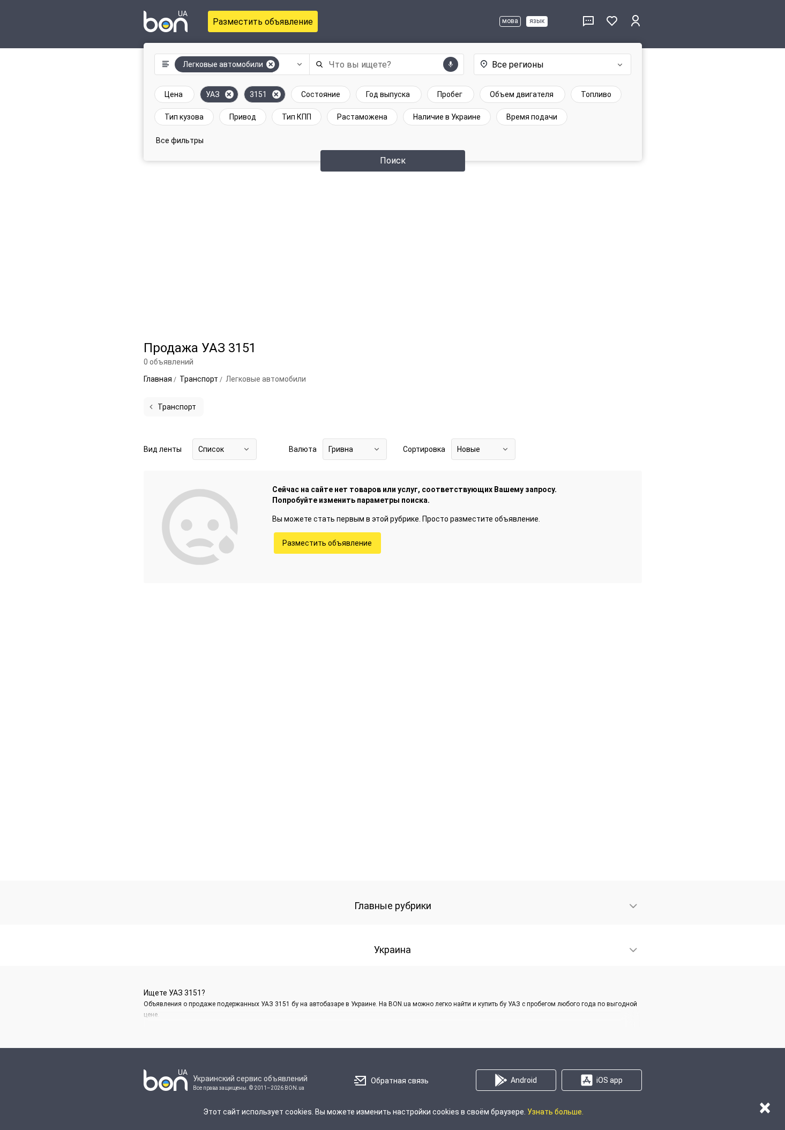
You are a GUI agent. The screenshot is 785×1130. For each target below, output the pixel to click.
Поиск (393, 160)
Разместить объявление (263, 22)
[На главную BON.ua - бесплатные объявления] (166, 21)
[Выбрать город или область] (551, 64)
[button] (229, 64)
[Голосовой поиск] (450, 64)
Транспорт (177, 407)
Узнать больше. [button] (555, 1111)
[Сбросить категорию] (270, 64)
